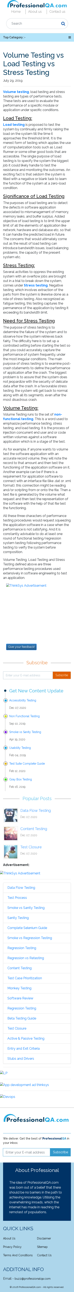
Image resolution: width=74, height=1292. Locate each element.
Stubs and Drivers (20, 1059)
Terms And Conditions (18, 1255)
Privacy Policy (12, 1246)
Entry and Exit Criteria (23, 1048)
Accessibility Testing (22, 700)
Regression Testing (21, 948)
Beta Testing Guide (21, 1018)
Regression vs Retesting (25, 958)
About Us (9, 1238)
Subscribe (62, 675)
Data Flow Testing (35, 810)
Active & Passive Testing (25, 1038)
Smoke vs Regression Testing (29, 938)
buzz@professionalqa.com (33, 1278)
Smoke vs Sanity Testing (25, 732)
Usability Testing (20, 747)
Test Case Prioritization (24, 978)
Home (16, 12)
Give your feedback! (21, 646)
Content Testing (33, 829)
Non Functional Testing (24, 716)
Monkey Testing (19, 988)
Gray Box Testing (20, 779)
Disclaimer (44, 1238)
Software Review (20, 998)
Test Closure (31, 847)
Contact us (57, 12)
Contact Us (44, 1255)
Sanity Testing (18, 918)
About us (35, 12)
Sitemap (42, 1246)
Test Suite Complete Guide (27, 763)
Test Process (17, 898)
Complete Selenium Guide (27, 928)
